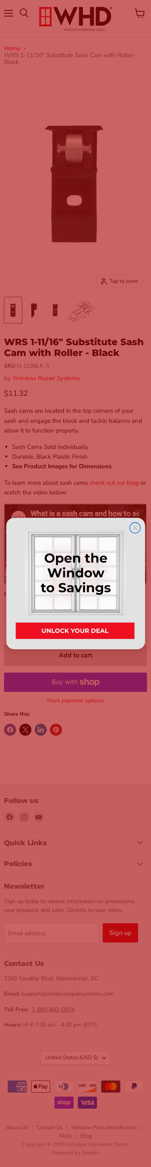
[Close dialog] (134, 528)
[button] (75, 583)
